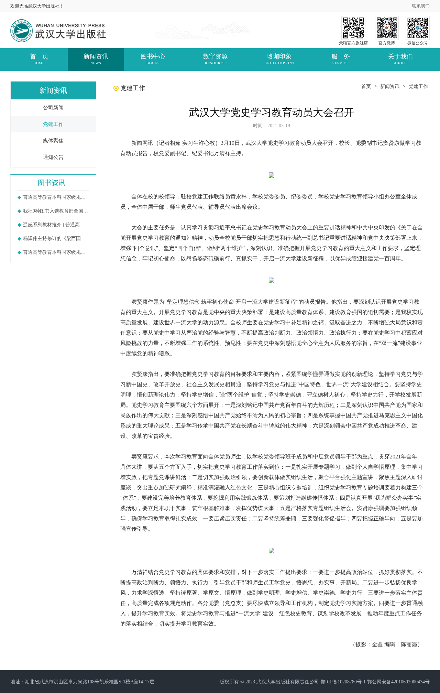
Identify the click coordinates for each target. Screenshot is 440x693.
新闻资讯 (389, 86)
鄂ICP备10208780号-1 (343, 681)
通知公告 (53, 157)
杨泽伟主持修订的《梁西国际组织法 (56, 238)
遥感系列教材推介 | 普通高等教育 (56, 224)
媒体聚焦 (53, 140)
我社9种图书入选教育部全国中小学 (56, 211)
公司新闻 (53, 107)
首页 (366, 86)
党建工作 (53, 124)
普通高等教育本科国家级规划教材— (56, 197)
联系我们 (421, 6)
